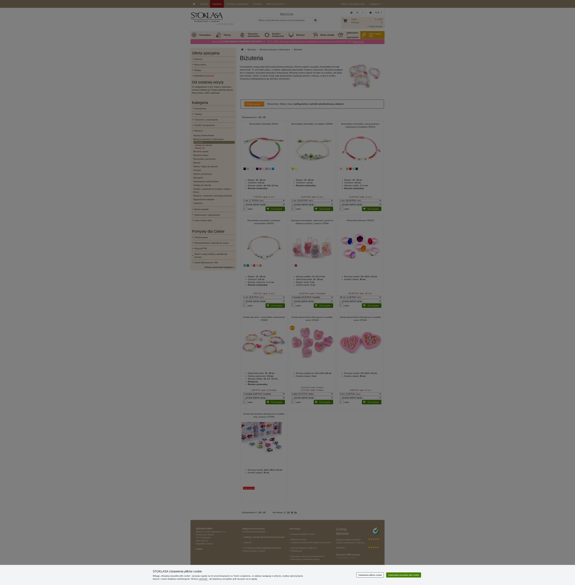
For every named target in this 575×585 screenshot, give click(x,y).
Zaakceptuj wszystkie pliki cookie (403, 575)
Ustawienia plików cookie (370, 575)
